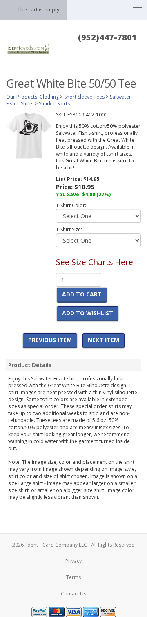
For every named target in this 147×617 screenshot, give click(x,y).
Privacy (73, 561)
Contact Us (73, 593)
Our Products (21, 96)
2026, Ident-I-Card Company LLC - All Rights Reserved (73, 544)
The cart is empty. (39, 9)
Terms (73, 577)
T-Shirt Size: (69, 229)
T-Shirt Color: (71, 205)
